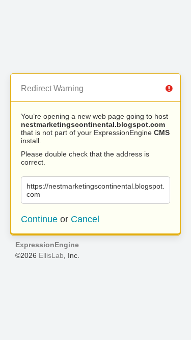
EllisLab (51, 255)
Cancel (85, 219)
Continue (39, 219)
